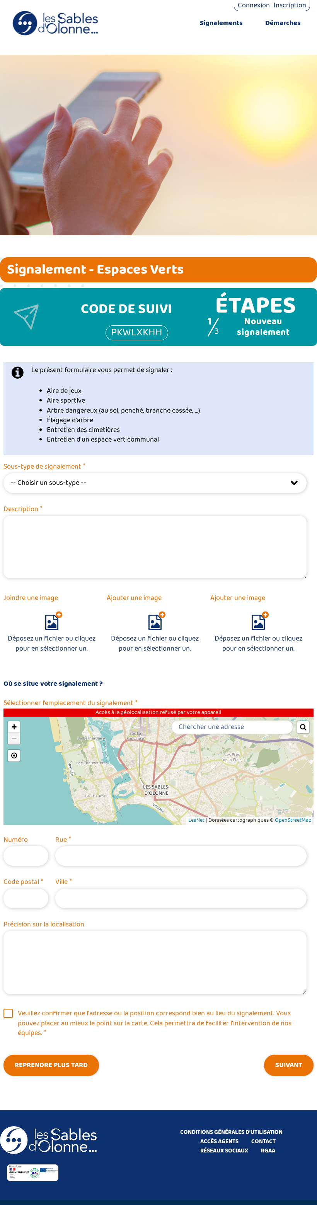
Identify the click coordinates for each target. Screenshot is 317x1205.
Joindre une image (30, 598)
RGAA (268, 1151)
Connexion (254, 5)
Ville (63, 882)
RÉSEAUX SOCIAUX (224, 1151)
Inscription (290, 5)
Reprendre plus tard (51, 1065)
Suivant (288, 1065)
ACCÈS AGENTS (219, 1141)
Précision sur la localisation (43, 924)
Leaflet (196, 820)
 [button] (303, 727)
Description (22, 509)
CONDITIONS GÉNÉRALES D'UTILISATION (231, 1132)
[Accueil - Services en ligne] (55, 23)
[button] (14, 727)
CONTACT (263, 1141)
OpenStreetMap (293, 820)
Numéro (15, 839)
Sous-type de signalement (44, 466)
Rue (63, 839)
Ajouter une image (134, 598)
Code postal (23, 882)
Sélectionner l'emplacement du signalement (70, 703)
